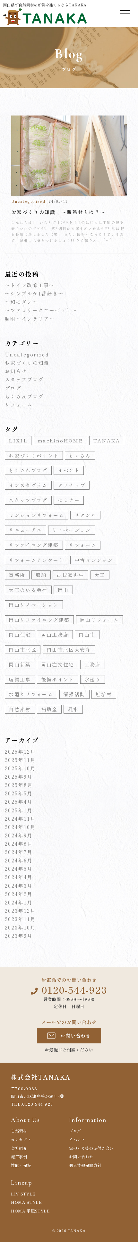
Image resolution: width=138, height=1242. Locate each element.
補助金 (49, 709)
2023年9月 (18, 935)
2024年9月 (18, 835)
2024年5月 (18, 868)
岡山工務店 (55, 634)
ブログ (13, 387)
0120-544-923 (74, 989)
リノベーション (71, 530)
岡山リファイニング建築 (39, 619)
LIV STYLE (23, 1194)
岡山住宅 (20, 634)
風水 (73, 709)
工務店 (92, 664)
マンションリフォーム (36, 515)
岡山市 (87, 634)
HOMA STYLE (26, 1202)
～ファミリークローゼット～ (41, 309)
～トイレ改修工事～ (30, 284)
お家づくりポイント (34, 455)
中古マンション (93, 560)
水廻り (92, 679)
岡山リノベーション (34, 604)
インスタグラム (28, 485)
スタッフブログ (24, 379)
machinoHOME (60, 440)
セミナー (69, 500)
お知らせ (16, 370)
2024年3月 (18, 885)
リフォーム (19, 404)
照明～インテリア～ (30, 318)
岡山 (63, 590)
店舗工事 (20, 679)
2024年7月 (18, 851)
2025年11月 (20, 759)
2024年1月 (18, 902)
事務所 (17, 574)
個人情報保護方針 (85, 1165)
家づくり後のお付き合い (91, 1148)
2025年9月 (18, 776)
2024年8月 (19, 843)
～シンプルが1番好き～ (34, 293)
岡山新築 (20, 664)
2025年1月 (18, 810)
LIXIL (18, 440)
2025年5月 (18, 793)
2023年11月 (20, 918)
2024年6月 (18, 860)
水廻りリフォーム (31, 694)
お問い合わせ (75, 1035)
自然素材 (20, 709)
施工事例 (19, 1157)
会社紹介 (19, 1148)
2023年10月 (20, 927)
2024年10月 (20, 826)
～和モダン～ (21, 301)
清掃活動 (74, 694)
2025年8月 (19, 784)
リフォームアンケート (36, 560)
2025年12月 (20, 751)
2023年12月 (20, 910)
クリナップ (72, 485)
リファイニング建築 (34, 545)
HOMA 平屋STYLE (30, 1211)
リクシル (85, 515)
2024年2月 (18, 893)
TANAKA (106, 440)
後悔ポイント (57, 679)
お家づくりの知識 (27, 362)
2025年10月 (20, 768)
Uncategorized (27, 354)
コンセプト (21, 1140)
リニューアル (25, 530)
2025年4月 (18, 801)
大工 (100, 574)
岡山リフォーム (99, 619)
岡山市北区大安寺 (69, 649)
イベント (69, 470)
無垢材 (103, 694)
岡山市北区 (23, 649)
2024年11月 (20, 818)
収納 (41, 574)
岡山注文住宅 (57, 664)
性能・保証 (21, 1165)
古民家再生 (70, 574)
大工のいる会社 (28, 590)
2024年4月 (18, 876)
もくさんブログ (24, 396)
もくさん (80, 455)
